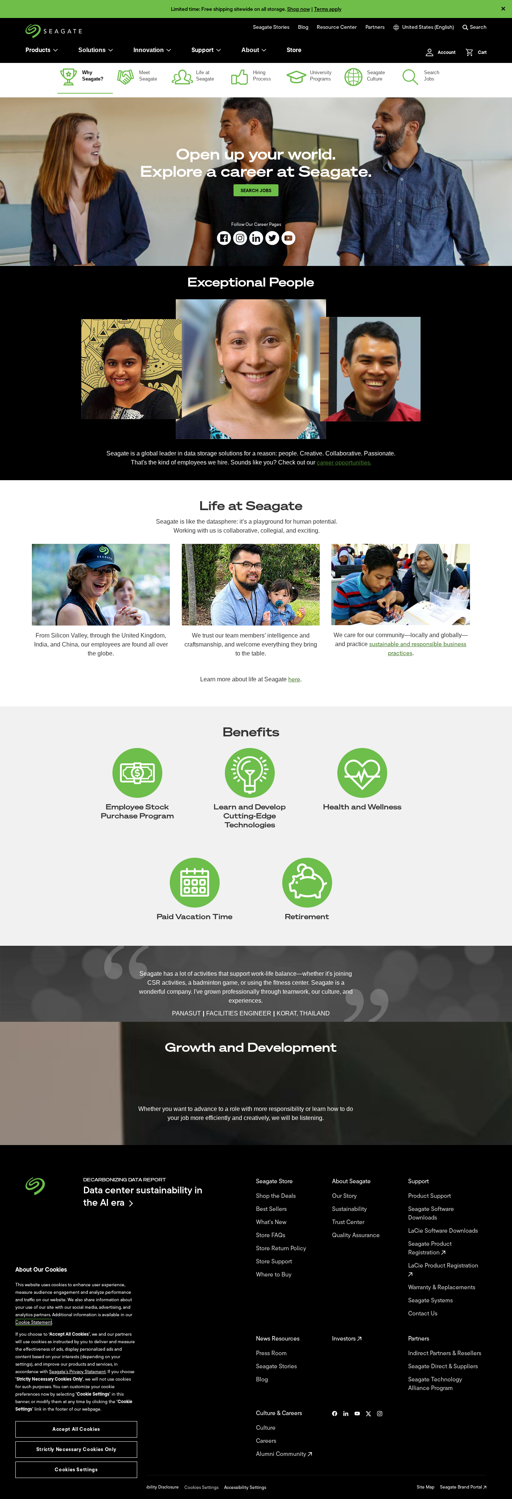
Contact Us (423, 1313)
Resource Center (337, 27)
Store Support (274, 1261)
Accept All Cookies (76, 1429)
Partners (375, 27)
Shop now (298, 9)
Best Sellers (272, 1209)
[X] (368, 1434)
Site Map (425, 1487)
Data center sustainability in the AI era (142, 1196)
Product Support (430, 1196)
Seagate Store (275, 1181)
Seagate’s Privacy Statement (77, 1371)
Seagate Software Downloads (431, 1213)
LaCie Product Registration (444, 1266)
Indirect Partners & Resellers (445, 1353)
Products (38, 50)
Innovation (148, 50)
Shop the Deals (277, 1196)
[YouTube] (357, 1434)
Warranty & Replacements (442, 1287)
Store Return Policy (282, 1248)
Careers (267, 1441)
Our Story (345, 1196)
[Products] (55, 50)
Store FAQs (271, 1235)
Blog (303, 27)
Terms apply (327, 9)
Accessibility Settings (245, 1487)
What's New (272, 1222)
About (250, 50)
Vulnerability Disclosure (155, 1487)
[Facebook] (334, 1434)
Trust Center (349, 1222)
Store (294, 50)
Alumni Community (282, 1454)
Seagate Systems (431, 1300)
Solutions (92, 50)
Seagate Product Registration (430, 1248)
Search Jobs (256, 190)
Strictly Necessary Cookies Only (76, 1449)
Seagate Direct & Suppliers (443, 1366)
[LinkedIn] (346, 1434)
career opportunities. (344, 462)
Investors (344, 1339)
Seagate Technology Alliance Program (435, 1384)
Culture (266, 1428)
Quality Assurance (356, 1235)
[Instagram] (379, 1434)
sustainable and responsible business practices (417, 648)
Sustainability (350, 1209)
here (294, 679)
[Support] (218, 50)
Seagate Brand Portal (461, 1487)
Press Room (272, 1353)
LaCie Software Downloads (443, 1231)
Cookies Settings (201, 1487)
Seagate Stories (271, 27)
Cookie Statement (33, 1322)
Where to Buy (274, 1275)
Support (203, 50)
